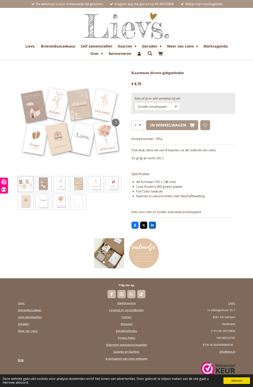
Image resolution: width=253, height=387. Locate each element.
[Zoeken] (149, 53)
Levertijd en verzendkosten (126, 310)
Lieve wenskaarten (30, 317)
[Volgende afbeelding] (116, 123)
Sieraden (23, 324)
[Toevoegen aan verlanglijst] (205, 125)
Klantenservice (126, 303)
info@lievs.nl (227, 352)
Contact (126, 317)
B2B (21, 360)
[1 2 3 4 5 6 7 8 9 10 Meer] (137, 125)
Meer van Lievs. (28, 331)
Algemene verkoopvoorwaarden (126, 345)
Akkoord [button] (236, 380)
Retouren (126, 324)
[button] (26, 184)
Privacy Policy (126, 338)
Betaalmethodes (126, 331)
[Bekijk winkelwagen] (160, 53)
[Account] (139, 53)
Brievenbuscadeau (29, 310)
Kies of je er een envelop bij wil (157, 98)
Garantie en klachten (126, 352)
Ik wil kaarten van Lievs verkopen (126, 358)
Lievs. (21, 303)
